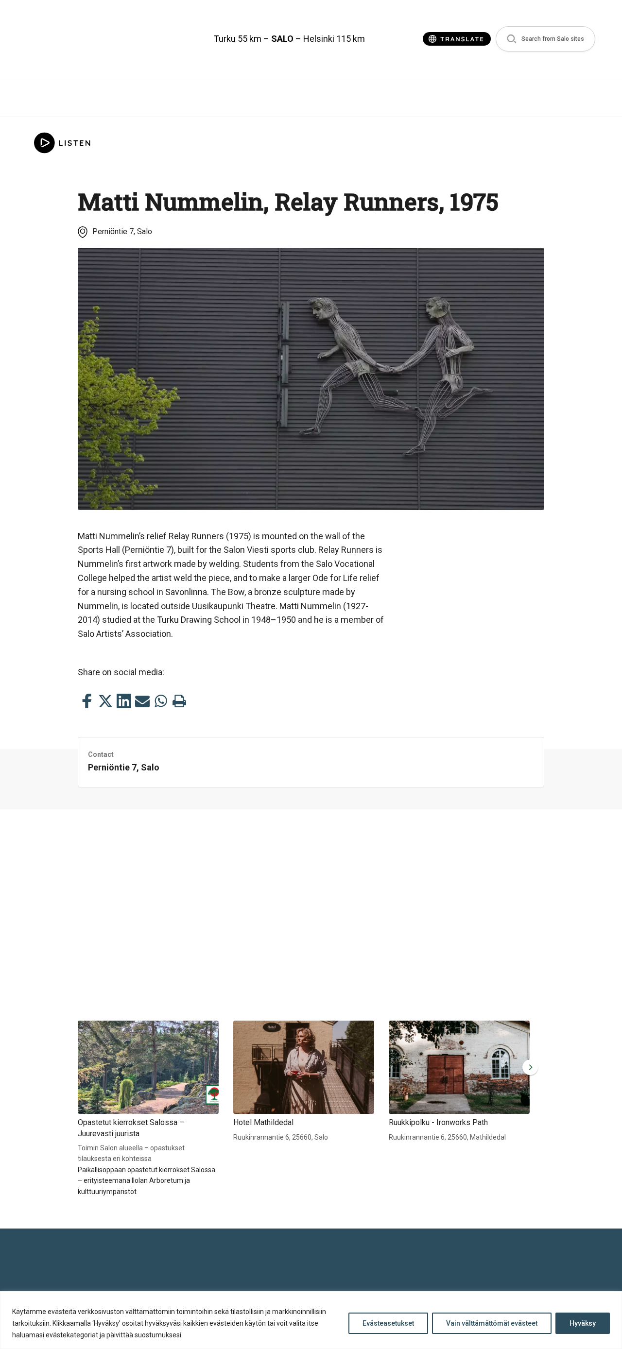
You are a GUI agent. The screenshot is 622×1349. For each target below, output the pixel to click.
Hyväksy (583, 1323)
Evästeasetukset (388, 1323)
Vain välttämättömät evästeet (491, 1323)
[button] (545, 39)
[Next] (528, 1067)
